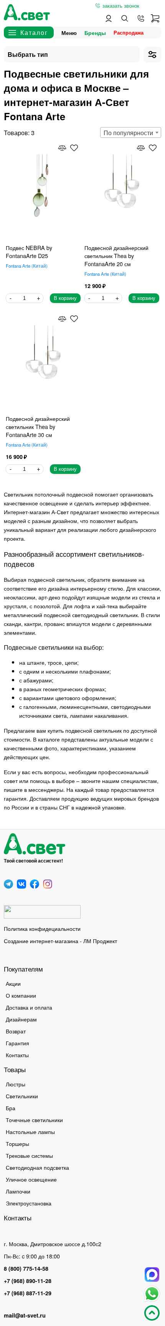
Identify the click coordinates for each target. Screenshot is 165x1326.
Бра (10, 1108)
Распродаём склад (130, 32)
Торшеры (17, 1143)
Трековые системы (29, 1155)
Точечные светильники (34, 1120)
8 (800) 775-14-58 (26, 1268)
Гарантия (17, 1043)
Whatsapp (152, 1294)
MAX (152, 1274)
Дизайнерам (21, 1019)
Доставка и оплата (29, 1007)
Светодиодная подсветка (37, 1167)
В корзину (65, 298)
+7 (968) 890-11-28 (27, 1281)
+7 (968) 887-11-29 (27, 1293)
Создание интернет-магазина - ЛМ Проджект (60, 941)
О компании (21, 995)
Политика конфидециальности (42, 928)
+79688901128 (141, 18)
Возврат (16, 1031)
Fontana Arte (26, 266)
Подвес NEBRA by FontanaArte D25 (29, 251)
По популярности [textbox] (128, 132)
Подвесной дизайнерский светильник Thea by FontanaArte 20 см (116, 255)
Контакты (17, 1055)
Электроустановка (28, 1203)
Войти (108, 18)
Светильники (22, 1096)
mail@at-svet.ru (25, 1315)
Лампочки (18, 1191)
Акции (13, 983)
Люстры (15, 1084)
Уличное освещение (31, 1179)
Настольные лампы (30, 1131)
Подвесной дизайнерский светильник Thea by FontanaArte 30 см (38, 426)
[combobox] (130, 132)
